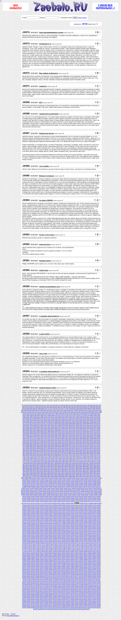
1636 (37, 536)
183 (24, 417)
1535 (68, 526)
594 (77, 446)
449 (31, 437)
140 (27, 413)
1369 (50, 512)
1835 (41, 555)
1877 (68, 558)
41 (45, 407)
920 (63, 471)
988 (70, 476)
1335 (59, 508)
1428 (72, 517)
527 (74, 441)
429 (38, 435)
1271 (94, 501)
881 (81, 468)
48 (64, 407)
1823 (68, 553)
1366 (37, 512)
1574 (81, 530)
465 (88, 437)
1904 (28, 561)
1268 (81, 501)
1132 (52, 489)
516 (35, 441)
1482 (72, 522)
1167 (40, 493)
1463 (68, 520)
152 (70, 413)
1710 (46, 543)
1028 (76, 479)
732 (98, 456)
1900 (89, 559)
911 (31, 471)
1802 (55, 551)
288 (84, 423)
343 (45, 428)
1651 (24, 538)
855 (66, 466)
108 (76, 410)
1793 (94, 550)
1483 (76, 522)
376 (84, 430)
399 (88, 432)
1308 (98, 505)
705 (81, 455)
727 (81, 456)
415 (66, 433)
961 (52, 474)
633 (59, 450)
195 (66, 417)
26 (83, 405)
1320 (72, 507)
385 (38, 432)
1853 (41, 556)
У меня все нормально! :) (105, 6)
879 (74, 468)
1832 (28, 555)
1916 (81, 561)
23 (75, 405)
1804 (63, 551)
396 (77, 432)
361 (31, 430)
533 (95, 441)
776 (98, 460)
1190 (57, 494)
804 (42, 463)
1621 (50, 535)
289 (88, 423)
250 (27, 422)
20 (67, 405)
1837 (50, 555)
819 (95, 463)
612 (63, 448)
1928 (54, 563)
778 (27, 461)
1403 (41, 515)
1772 (81, 548)
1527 (33, 526)
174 (70, 415)
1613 (94, 533)
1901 (94, 559)
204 (98, 417)
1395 (85, 513)
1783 (50, 550)
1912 (63, 561)
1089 (29, 486)
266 (84, 422)
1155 (69, 491)
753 (95, 458)
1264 (63, 501)
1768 (63, 548)
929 (95, 471)
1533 (59, 526)
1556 (81, 528)
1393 (76, 513)
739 (45, 458)
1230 (72, 498)
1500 (72, 523)
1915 (76, 561)
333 (88, 427)
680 (70, 453)
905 (88, 470)
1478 (54, 522)
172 (63, 415)
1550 (54, 528)
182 (98, 415)
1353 (59, 510)
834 (70, 465)
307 (74, 425)
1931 (68, 563)
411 (52, 433)
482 (70, 438)
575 (88, 445)
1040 (50, 481)
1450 (89, 518)
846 (35, 466)
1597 (24, 533)
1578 (98, 530)
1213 (76, 496)
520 (49, 441)
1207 (50, 496)
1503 (85, 523)
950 (91, 473)
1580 (28, 531)
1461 (59, 520)
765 (59, 460)
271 (24, 423)
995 (95, 476)
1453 (24, 520)
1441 (50, 518)
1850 (28, 556)
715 (38, 456)
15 (53, 405)
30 (94, 405)
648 (35, 451)
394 (70, 432)
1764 (46, 548)
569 (66, 445)
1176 (78, 493)
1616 (28, 535)
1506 (98, 523)
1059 (54, 483)
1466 (81, 520)
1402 (37, 515)
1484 (81, 522)
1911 (59, 561)
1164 (27, 493)
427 (31, 435)
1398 (98, 513)
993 (88, 476)
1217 (94, 496)
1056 (41, 483)
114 (96, 410)
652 (49, 451)
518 (42, 441)
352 (77, 428)
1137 (74, 489)
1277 (41, 503)
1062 (68, 483)
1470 (98, 520)
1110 (40, 488)
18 (62, 405)
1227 (59, 498)
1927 (50, 563)
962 (56, 474)
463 (81, 437)
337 (24, 428)
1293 (33, 505)
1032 (94, 479)
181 (95, 415)
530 (84, 441)
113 (93, 410)
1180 (95, 493)
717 (45, 456)
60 (97, 407)
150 (63, 413)
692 (35, 455)
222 (84, 418)
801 (31, 463)
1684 (89, 540)
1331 (41, 508)
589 (59, 446)
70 (45, 408)
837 (81, 465)
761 (45, 460)
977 (31, 476)
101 (51, 410)
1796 (28, 551)
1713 (59, 543)
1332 (46, 508)
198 (77, 417)
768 (70, 460)
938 (49, 473)
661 (81, 451)
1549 (50, 528)
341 (38, 428)
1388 (54, 513)
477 (52, 438)
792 (77, 461)
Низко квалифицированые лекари (51, 32)
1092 (42, 486)
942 (63, 473)
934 (35, 473)
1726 (37, 545)
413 (59, 433)
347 (59, 428)
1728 (46, 545)
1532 (54, 526)
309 (81, 425)
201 (88, 417)
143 (38, 413)
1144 (23, 491)
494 (35, 440)
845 (31, 466)
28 (89, 405)
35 (29, 407)
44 (53, 407)
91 (22, 410)
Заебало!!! (43, 86)
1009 (73, 478)
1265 (68, 501)
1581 (33, 531)
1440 (46, 518)
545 (59, 443)
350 (70, 428)
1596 (98, 531)
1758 (98, 546)
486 (84, 438)
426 (27, 435)
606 (42, 448)
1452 (98, 518)
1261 (50, 501)
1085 (89, 484)
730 (91, 456)
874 (56, 468)
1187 (44, 494)
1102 (85, 486)
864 (98, 466)
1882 (89, 558)
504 (70, 440)
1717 (76, 543)
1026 (68, 479)
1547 (41, 528)
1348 (37, 510)
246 (91, 420)
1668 (98, 538)
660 (77, 451)
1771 (76, 548)
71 (48, 408)
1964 (54, 566)
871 (45, 468)
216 (63, 418)
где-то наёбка (44, 166)
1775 (94, 548)
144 (42, 413)
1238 (28, 499)
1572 (72, 530)
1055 (37, 483)
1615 (24, 535)
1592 (81, 531)
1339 (76, 508)
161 (24, 415)
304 (63, 425)
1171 (57, 493)
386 (42, 432)
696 (49, 455)
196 (70, 417)
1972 (89, 566)
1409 (68, 515)
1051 (98, 481)
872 (49, 468)
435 (59, 435)
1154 (65, 491)
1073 (37, 484)
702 (70, 455)
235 (52, 420)
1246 (63, 499)
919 (59, 471)
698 (56, 455)
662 (84, 451)
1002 (42, 478)
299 (45, 425)
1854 (46, 556)
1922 (28, 563)
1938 (98, 563)
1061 (63, 483)
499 (52, 440)
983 (52, 476)
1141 (91, 489)
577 (95, 445)
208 (35, 418)
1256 (28, 501)
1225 (50, 498)
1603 (50, 533)
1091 (37, 486)
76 (61, 408)
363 (38, 430)
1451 (94, 518)
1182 (23, 494)
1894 (63, 559)
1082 (76, 484)
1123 (94, 488)
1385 (41, 513)
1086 (94, 484)
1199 (95, 494)
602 (28, 448)
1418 (28, 517)
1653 (33, 538)
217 (66, 418)
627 (38, 450)
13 (48, 405)
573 (81, 445)
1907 (41, 561)
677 (59, 453)
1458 (46, 520)
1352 (54, 510)
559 (31, 445)
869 (38, 468)
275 (38, 423)
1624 (63, 535)
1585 (50, 531)
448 (27, 437)
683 (81, 453)
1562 (28, 530)
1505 (94, 523)
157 (88, 413)
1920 (98, 561)
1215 (85, 496)
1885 (24, 559)
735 (31, 458)
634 (63, 450)
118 (29, 412)
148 (56, 413)
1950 (72, 564)
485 (81, 438)
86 (88, 408)
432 (49, 435)
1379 (94, 512)
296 (35, 425)
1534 (63, 526)
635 (66, 450)
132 (79, 412)
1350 (46, 510)
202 (91, 417)
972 (91, 474)
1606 (63, 533)
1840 (63, 555)
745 (66, 458)
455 (52, 437)
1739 (94, 545)
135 (89, 412)
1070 (24, 484)
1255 (24, 501)
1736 (81, 545)
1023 (54, 479)
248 (98, 420)
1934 (81, 563)
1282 (63, 503)
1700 (81, 541)
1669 (24, 540)
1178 (87, 493)
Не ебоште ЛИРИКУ (46, 200)
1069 (98, 483)
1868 (28, 558)
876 (63, 468)
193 (59, 417)
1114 (57, 488)
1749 (59, 546)
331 (81, 427)
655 (59, 451)
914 (42, 471)
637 (74, 450)
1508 (28, 525)
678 (63, 453)
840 (91, 465)
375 (81, 430)
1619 (41, 535)
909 (24, 471)
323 (52, 427)
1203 (33, 496)
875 (59, 468)
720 (56, 456)
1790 (81, 550)
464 (84, 437)
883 (88, 468)
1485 (85, 522)
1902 (98, 559)
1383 (33, 513)
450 (35, 437)
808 (56, 463)
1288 (90, 503)
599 (95, 446)
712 (27, 456)
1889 (41, 559)
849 (45, 466)
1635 (33, 536)
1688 (28, 541)
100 (47, 410)
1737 (85, 545)
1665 (85, 538)
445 (95, 435)
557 (24, 445)
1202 (28, 496)
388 (49, 432)
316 (27, 427)
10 (40, 405)
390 (56, 432)
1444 (63, 518)
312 (91, 425)
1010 (77, 478)
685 (88, 453)
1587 (59, 531)
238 (63, 420)
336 (98, 427)
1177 (82, 493)
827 (45, 465)
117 (26, 412)
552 (84, 443)
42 (48, 407)
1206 (46, 496)
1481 (68, 522)
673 (45, 453)
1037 (37, 481)
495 (38, 440)
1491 (33, 523)
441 (81, 435)
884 (91, 468)
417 (74, 433)
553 (88, 443)
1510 (37, 525)
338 (27, 428)
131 (75, 412)
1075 (46, 484)
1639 (50, 536)
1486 (89, 522)
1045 (72, 481)
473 (38, 438)
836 (77, 465)
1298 (54, 505)
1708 (37, 543)
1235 (94, 498)
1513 (50, 525)
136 (93, 412)
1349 (41, 510)
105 (65, 410)
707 (88, 455)
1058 (50, 483)
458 (63, 437)
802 (35, 463)
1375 (76, 512)
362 (35, 430)
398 (84, 432)
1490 (28, 523)
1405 (50, 515)
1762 (37, 548)
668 (27, 453)
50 (69, 407)
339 (31, 428)
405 (31, 433)
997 (23, 478)
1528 (37, 526)
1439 (41, 518)
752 (91, 458)
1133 (57, 489)
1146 (31, 491)
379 (95, 430)
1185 (35, 494)
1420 (37, 517)
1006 (60, 478)
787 (59, 461)
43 (50, 407)
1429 (76, 517)
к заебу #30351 (44, 334)
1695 (59, 541)
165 (38, 415)
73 (53, 408)
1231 (76, 498)
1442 (54, 518)
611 (59, 448)
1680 (72, 540)
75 (59, 408)
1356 (72, 510)
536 (27, 443)
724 (70, 456)
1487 (94, 522)
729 (88, 456)
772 (84, 460)
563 (45, 445)
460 (70, 437)
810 (63, 463)
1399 (24, 515)
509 (88, 440)
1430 (81, 517)
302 (56, 425)
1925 (41, 563)
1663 (76, 538)
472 (35, 438)
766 (63, 460)
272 (27, 423)
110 (83, 410)
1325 (94, 507)
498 (49, 440)
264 (77, 422)
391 (59, 432)
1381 (24, 513)
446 (98, 435)
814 (77, 463)
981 (45, 476)
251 (31, 422)
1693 (50, 541)
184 (27, 417)
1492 (37, 523)
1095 (55, 486)
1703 (94, 541)
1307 (94, 505)
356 (91, 428)
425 (24, 435)
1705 (24, 543)
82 (78, 408)
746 (70, 458)
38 (37, 407)
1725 (33, 545)
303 (59, 425)
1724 (28, 545)
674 (49, 453)
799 (24, 463)
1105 (98, 486)
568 (63, 445)
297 (38, 425)
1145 (27, 491)
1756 (89, 546)
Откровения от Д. (45, 44)
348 (63, 428)
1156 (74, 491)
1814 (28, 553)
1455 (33, 520)
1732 (63, 545)
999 (30, 478)
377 (88, 430)
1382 (28, 513)
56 (86, 407)
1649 (94, 536)
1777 (24, 550)
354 (84, 428)
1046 (76, 481)
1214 (81, 496)
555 (95, 443)
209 (38, 418)
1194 (74, 494)
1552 (63, 528)
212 (49, 418)
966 (70, 474)
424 (98, 433)
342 (42, 428)
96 (36, 410)
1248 (72, 499)
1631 (94, 535)
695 (45, 455)
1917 (85, 561)
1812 (98, 551)
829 (52, 465)
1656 (46, 538)
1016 (24, 479)
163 (31, 415)
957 (38, 474)
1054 (33, 483)
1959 (33, 566)
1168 (44, 493)
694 (42, 455)
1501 (76, 523)
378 (91, 430)
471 (31, 438)
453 (45, 437)
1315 (50, 507)
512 (98, 440)
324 (56, 427)
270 (98, 422)
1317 (59, 507)
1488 (98, 522)
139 (24, 413)
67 (37, 408)
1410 (72, 515)
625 (31, 450)
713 (31, 456)
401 (95, 432)
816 (84, 463)
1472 (28, 522)
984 (56, 476)
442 (84, 435)
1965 (59, 566)
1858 (63, 556)
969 (81, 474)
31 (97, 405)
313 (95, 425)
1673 (41, 540)
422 (91, 433)
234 (49, 420)
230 (35, 420)
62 (23, 408)
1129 (40, 489)
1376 (81, 512)
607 (45, 448)
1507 (24, 525)
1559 (94, 528)
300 (49, 425)
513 (24, 441)
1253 (94, 499)
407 (38, 433)
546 (63, 443)
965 (66, 474)
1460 (54, 520)
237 (59, 420)
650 (42, 451)
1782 (46, 550)
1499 (68, 523)
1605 (59, 533)
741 (52, 458)
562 (42, 445)
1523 (94, 525)
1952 (81, 564)
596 (84, 446)
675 (52, 453)
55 (83, 407)
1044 (68, 481)
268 (91, 422)
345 (52, 428)
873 (52, 468)
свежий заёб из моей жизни (48, 114)
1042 (59, 481)
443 (88, 435)
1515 (59, 525)
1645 (76, 536)
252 (35, 422)
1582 (37, 531)
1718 (81, 543)
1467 (85, 520)
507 (81, 440)
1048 (85, 481)
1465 (76, 520)
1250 (81, 499)
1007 (64, 478)
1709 (41, 543)
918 (56, 471)
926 (84, 471)
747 (74, 458)
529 (81, 441)
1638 (46, 536)
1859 (68, 556)
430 (42, 435)
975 (24, 476)
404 (28, 433)
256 (49, 422)
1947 (59, 564)
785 (52, 461)
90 (99, 408)
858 (77, 466)
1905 (33, 561)
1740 (98, 545)
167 (45, 415)
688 (98, 453)
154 (77, 413)
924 (77, 471)
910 (28, 471)
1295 (41, 505)
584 (42, 446)
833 (66, 465)
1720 (89, 543)
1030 (85, 479)
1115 (61, 488)
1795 (24, 551)
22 (72, 405)
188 (42, 417)
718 (49, 456)
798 (98, 461)
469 (24, 438)
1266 (72, 501)
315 (24, 427)
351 (74, 428)
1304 (81, 505)
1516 (63, 525)
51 (72, 407)
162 (27, 415)
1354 (63, 510)
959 (45, 474)
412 (56, 433)
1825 (76, 553)
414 (63, 433)
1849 (24, 556)
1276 (36, 503)
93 (28, 410)
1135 (65, 489)
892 (42, 470)
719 (52, 456)
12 (45, 405)
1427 (68, 517)
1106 (23, 488)
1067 (89, 483)
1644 (72, 536)
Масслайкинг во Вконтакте (48, 73)
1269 (85, 501)
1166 (35, 493)
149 (59, 413)
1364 (28, 512)
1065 (81, 483)
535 (24, 443)
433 (52, 435)
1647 (85, 536)
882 (84, 468)
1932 (72, 563)
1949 (68, 564)
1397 (94, 513)
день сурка (43, 353)
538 (35, 443)
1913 (68, 561)
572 (77, 445)
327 (66, 427)
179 (88, 415)
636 (70, 450)
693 (38, 455)
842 (98, 465)
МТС (40, 102)
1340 (81, 508)
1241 (41, 499)
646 (27, 451)
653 (52, 451)
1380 (98, 512)
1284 (71, 503)
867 (31, 468)
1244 (54, 499)
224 (91, 418)
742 (56, 458)
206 (28, 418)
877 (66, 468)
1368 (46, 512)
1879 (76, 558)
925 (81, 471)
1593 (85, 531)
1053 (28, 483)
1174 (69, 493)
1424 (54, 517)
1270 (89, 501)
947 (81, 473)
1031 (89, 479)
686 (91, 453)
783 (45, 461)
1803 (59, 551)
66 (34, 408)
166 (42, 415)
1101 (81, 486)
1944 (46, 564)
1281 (58, 503)
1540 (89, 526)
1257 (33, 501)
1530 (46, 526)
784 (49, 461)
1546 (37, 528)
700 (63, 455)
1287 (86, 503)
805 (45, 463)
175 (74, 415)
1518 (72, 525)
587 (52, 446)
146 (49, 413)
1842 (72, 555)
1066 (85, 483)
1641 (59, 536)
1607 (68, 533)
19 (64, 405)
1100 (77, 486)
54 (80, 407)
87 (91, 408)
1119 (77, 488)
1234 (89, 498)
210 (42, 418)
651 (45, 451)
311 (88, 425)
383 (31, 432)
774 (91, 460)
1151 (52, 491)
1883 (94, 558)
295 (31, 425)
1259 (41, 501)
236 (56, 420)
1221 (33, 498)
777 (24, 461)
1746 (46, 546)
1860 (72, 556)
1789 (76, 550)
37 (34, 407)
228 (27, 420)
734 (27, 458)
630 (49, 450)
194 (63, 417)
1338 (72, 508)
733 (24, 458)
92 (25, 410)
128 (64, 412)
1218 (98, 496)
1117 (69, 488)
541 (45, 443)
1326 (98, 507)
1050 (94, 481)
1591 (76, 531)
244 (84, 420)
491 (24, 440)
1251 (85, 499)
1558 (89, 528)
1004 (51, 478)
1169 (48, 493)
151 (66, 413)
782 (42, 461)
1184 (31, 494)
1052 (24, 483)
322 (49, 427)
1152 (57, 491)
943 (66, 473)
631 (52, 450)
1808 (81, 551)
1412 (81, 515)
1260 (46, 501)
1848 (98, 555)
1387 (50, 513)
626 (35, 450)
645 (24, 451)
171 (59, 415)
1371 (59, 512)
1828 (89, 553)
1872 (46, 558)
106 (68, 410)
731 (95, 456)
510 (91, 440)
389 (52, 432)
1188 (48, 494)
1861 (76, 556)
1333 (50, 508)
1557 (85, 528)
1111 (44, 488)
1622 (54, 535)
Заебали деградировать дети (49, 286)
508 (84, 440)
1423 (50, 517)
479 (59, 438)
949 (88, 473)
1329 (33, 508)
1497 (59, 523)
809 (59, 463)
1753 (76, 546)
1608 (72, 533)
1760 (28, 548)
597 (88, 446)
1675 (50, 540)
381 (24, 432)
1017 (28, 479)
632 (56, 450)
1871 (41, 558)
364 (42, 430)
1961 (41, 566)
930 (98, 471)
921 (66, 471)
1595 (94, 531)
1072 (33, 484)
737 (38, 458)
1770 (72, 548)
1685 (94, 540)
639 (81, 450)
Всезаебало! (16, 6)
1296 (46, 505)
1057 (46, 483)
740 (49, 458)
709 (95, 455)
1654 (37, 538)
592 (70, 446)
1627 (76, 535)
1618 (37, 535)
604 (35, 448)
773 (88, 460)
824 (35, 465)
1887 (33, 559)
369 (59, 430)
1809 (85, 551)
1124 (99, 488)
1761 (33, 548)
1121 (86, 488)
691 (31, 455)
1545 (33, 528)
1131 (48, 489)
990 (77, 476)
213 (52, 418)
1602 (46, 533)
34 (26, 407)
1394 (81, 513)
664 (91, 451)
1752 (72, 546)
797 (95, 461)
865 (24, 468)
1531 (50, 526)
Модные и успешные (46, 176)
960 (49, 474)
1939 (24, 564)
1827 (85, 553)
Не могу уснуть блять (46, 235)
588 (56, 446)
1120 (82, 488)
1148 (40, 491)
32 (100, 405)
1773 (85, 548)
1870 (37, 558)
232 (42, 420)
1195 (78, 494)
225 (95, 418)
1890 (46, 559)
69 (42, 408)
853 (59, 466)
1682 (81, 540)
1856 (54, 556)
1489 (24, 523)
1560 (98, 528)
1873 (50, 558)
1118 (73, 488)
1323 (85, 507)
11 (42, 405)
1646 (81, 536)
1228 (63, 498)
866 (27, 468)
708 (91, 455)
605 (38, 448)
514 (27, 441)
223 (88, 418)
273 (31, 423)
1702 (89, 541)
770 (77, 460)
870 (42, 468)
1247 (68, 499)
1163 (23, 493)
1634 (28, 536)
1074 (41, 484)
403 (24, 433)
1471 (24, 522)
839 (88, 465)
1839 (59, 555)
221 (81, 418)
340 (35, 428)
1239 (33, 499)
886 (98, 468)
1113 (53, 488)
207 (31, 418)
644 (98, 450)
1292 (28, 505)
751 (88, 458)
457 (59, 437)
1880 (81, 558)
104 (61, 410)
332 (84, 427)
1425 (59, 517)
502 (63, 440)
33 (23, 407)
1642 (63, 536)
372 (70, 430)
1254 (98, 499)
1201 (24, 496)
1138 (78, 489)
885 (95, 468)
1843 (76, 555)
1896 (72, 559)
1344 (98, 508)
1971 (85, 566)
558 (27, 445)
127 (61, 412)
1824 (72, 553)
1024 (59, 479)
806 (49, 463)
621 (95, 448)
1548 (46, 528)
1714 (63, 543)
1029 (81, 479)
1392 (72, 513)
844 (27, 466)
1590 (72, 531)
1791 (85, 550)
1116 (65, 488)
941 (59, 473)
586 (49, 446)
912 (35, 471)
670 (35, 453)
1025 (63, 479)
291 (95, 423)
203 (95, 417)
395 (74, 432)
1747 (50, 546)
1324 (89, 507)
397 (81, 432)
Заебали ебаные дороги (47, 388)
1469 (94, 520)
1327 (24, 508)
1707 (33, 543)
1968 (72, 566)
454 (49, 437)
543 (52, 443)
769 (74, 460)
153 (74, 413)
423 (95, 433)
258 (56, 422)
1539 (85, 526)
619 (88, 448)
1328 (28, 508)
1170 (52, 493)
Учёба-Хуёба (43, 270)
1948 (63, 564)
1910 (55, 561)
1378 (89, 512)
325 (59, 427)
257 (52, 422)
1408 (63, 515)
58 (91, 407)
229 (31, 420)
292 (98, 423)
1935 (85, 563)
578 (98, 445)
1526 (28, 526)
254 (42, 422)
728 (84, 456)
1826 (81, 553)
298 (42, 425)
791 (74, 461)
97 (39, 410)
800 (28, 463)
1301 (68, 505)
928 (91, 471)
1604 (55, 533)
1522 (89, 525)
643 (95, 450)
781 (38, 461)
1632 (98, 535)
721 (59, 456)
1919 (94, 561)
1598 (28, 533)
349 (66, 428)
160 (98, 413)
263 (74, 422)
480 (63, 438)
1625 (68, 535)
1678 (63, 540)
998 (26, 478)
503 (67, 440)
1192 (65, 494)
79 (69, 408)
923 (74, 471)
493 (31, 440)
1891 (50, 559)
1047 (81, 481)
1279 (49, 503)
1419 (33, 517)
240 (70, 420)
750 (84, 458)
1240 (37, 499)
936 (42, 473)
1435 (24, 518)
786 (56, 461)
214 (56, 418)
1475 (41, 522)
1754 (81, 546)
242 (77, 420)
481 (66, 438)
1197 (87, 494)
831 (59, 465)
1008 (69, 478)
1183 (27, 494)
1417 (24, 517)
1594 (89, 531)
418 (77, 433)
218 (70, 418)
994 (91, 476)
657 (66, 451)
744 (63, 458)
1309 (24, 507)
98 (41, 410)
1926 (46, 563)
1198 (91, 494)
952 (98, 473)
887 (24, 470)
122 (43, 412)
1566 (46, 530)
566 (56, 445)
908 (98, 470)
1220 (28, 498)
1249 (76, 499)
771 (81, 460)
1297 (50, 505)
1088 (24, 486)
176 (77, 415)
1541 (94, 526)
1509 (33, 525)
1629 (85, 535)
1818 (46, 553)
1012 (86, 478)
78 (67, 408)
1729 (50, 545)
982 (49, 476)
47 (61, 407)
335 (95, 427)
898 (63, 470)
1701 (85, 541)
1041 (54, 481)
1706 (28, 543)
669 (31, 453)
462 (77, 437)
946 (77, 473)
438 (70, 435)
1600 (37, 533)
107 (72, 410)
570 (70, 445)
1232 (81, 498)
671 (38, 453)
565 (52, 445)
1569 (59, 530)
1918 (89, 561)
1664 (81, 538)
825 (38, 465)
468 (98, 437)
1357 (76, 510)
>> (1, 1)
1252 (89, 499)
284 (70, 423)
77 (64, 408)
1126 (27, 489)
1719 (85, 543)
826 (42, 465)
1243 (50, 499)
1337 (68, 508)
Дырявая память (45, 261)
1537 (76, 526)
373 (74, 430)
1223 (41, 498)
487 (88, 438)
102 (54, 410)
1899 (85, 559)
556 (98, 443)
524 (63, 441)
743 (59, 458)
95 (33, 410)
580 (27, 446)
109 (79, 410)
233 (45, 420)
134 (86, 412)
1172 (61, 493)
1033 (98, 479)
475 (45, 438)
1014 (95, 478)
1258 (37, 501)
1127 (31, 489)
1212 (72, 496)
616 (77, 448)
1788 (72, 550)
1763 (41, 548)
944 (70, 473)
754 (98, 458)
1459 (50, 520)
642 (91, 450)
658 (70, 451)
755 (24, 460)
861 (88, 466)
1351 (50, 510)
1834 (37, 555)
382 (27, 432)
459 (66, 437)
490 (98, 438)
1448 (81, 518)
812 (70, 463)
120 (36, 412)
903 (81, 470)
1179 (91, 493)
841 (95, 465)
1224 (46, 498)
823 (31, 465)
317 (31, 427)
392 (63, 432)
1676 (54, 540)
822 (27, 465)
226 (98, 418)
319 (38, 427)
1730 (54, 545)
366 (49, 430)
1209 (59, 496)
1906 (37, 561)
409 (45, 433)
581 (31, 446)
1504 (89, 523)
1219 (24, 498)
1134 (61, 489)
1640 (54, 536)
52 (75, 407)
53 (78, 407)
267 (88, 422)
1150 (48, 491)
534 (98, 441)
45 (56, 407)
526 (70, 441)
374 (77, 430)
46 (59, 407)
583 (38, 446)
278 (49, 423)
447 (24, 437)
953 (24, 474)
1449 (85, 518)
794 (84, 461)
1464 (72, 520)
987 (66, 476)
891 (38, 470)
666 (98, 451)
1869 (33, 558)
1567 (50, 530)
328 (70, 427)
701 (66, 455)
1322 (81, 507)
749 (81, 458)
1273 (23, 503)
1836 (46, 555)
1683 (85, 540)
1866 (98, 556)
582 (35, 446)
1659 (59, 538)
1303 (76, 505)
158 (91, 413)
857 (74, 466)
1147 (35, 491)
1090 (33, 486)
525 (66, 441)
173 (66, 415)
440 (77, 435)
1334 (54, 508)
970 (84, 474)
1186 (40, 494)
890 (35, 470)
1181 (99, 493)
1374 (72, 512)
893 (45, 470)
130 (72, 412)
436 (63, 435)
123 (47, 412)
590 (63, 446)
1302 (72, 505)
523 (59, 441)
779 (31, 461)
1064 (76, 483)
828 (49, 465)
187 (38, 417)
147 (52, 413)
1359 (85, 510)
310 (84, 425)
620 (91, 448)
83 (80, 408)
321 (45, 427)
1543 (24, 528)
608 (49, 448)
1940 (28, 564)
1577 (94, 530)
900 (70, 470)
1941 (33, 564)
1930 (63, 563)
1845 (85, 555)
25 (81, 405)
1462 (63, 520)
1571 (68, 530)
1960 (37, 566)
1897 (76, 559)
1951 (76, 564)
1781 (41, 550)
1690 (37, 541)
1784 (54, 550)
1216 (89, 496)
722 (63, 456)
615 (74, 448)
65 (31, 408)
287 (81, 423)
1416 (98, 515)
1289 (95, 503)
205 (24, 418)
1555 (76, 528)
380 (98, 430)
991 (81, 476)
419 (81, 433)
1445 (68, 518)
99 (44, 410)
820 (98, 463)
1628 (81, 535)
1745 (41, 546)
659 (74, 451)
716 (42, 456)
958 (42, 474)
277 (45, 423)
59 (94, 407)
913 (38, 471)
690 (27, 455)
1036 (33, 481)
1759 (24, 548)
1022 (50, 479)
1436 (28, 518)
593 (74, 446)
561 (38, 445)
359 (24, 430)
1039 (46, 481)
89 (97, 408)
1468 (89, 520)
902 (77, 470)
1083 (81, 484)
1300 (63, 505)
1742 (28, 546)
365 (45, 430)
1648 (89, 536)
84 (83, 408)
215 (59, 418)
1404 (46, 515)
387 (45, 432)
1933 (76, 563)
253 (38, 422)
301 (52, 425)
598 (91, 446)
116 (22, 412)
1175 (74, 493)
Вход (75, 18)
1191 (61, 494)
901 (74, 470)
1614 (98, 533)
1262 (54, 501)
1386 (46, 513)
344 (49, 428)
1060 (59, 483)
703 (74, 455)
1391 (68, 513)
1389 (59, 513)
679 (66, 453)
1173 (65, 493)
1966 (63, 566)
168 (49, 415)
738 (42, 458)
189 (45, 417)
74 (56, 408)
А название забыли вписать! (49, 316)
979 (38, 476)
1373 (68, 512)
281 (59, 423)
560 (35, 445)
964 (63, 474)
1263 (59, 501)
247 (95, 420)
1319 (68, 507)
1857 (59, 556)
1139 (82, 489)
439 (74, 435)
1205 (41, 496)
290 (91, 423)
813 (74, 463)
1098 (68, 486)
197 (74, 417)
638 (77, 450)
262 (70, 422)
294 (28, 425)
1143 (99, 489)
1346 (28, 510)
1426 (63, 517)
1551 (59, 528)
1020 (41, 479)
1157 (78, 491)
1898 (81, 559)
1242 (46, 499)
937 (45, 473)
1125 (23, 489)
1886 (28, 559)
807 (52, 463)
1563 (33, 530)
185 (31, 417)
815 (81, 463)
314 (98, 425)
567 (59, 445)
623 (24, 450)
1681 (76, 540)
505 (74, 440)
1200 (99, 494)
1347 (33, 510)
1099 (72, 486)
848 (42, 466)
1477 (50, 522)
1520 (81, 525)
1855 (50, 556)
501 (59, 440)
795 (88, 461)
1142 (95, 489)
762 (49, 460)
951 (95, 473)
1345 (24, 510)
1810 (90, 551)
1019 (37, 479)
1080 (68, 484)
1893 (59, 559)
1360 (89, 510)
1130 (44, 489)
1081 (72, 484)
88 (94, 408)
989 (74, 476)
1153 (61, 491)
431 (45, 435)
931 (24, 473)
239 (66, 420)
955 (31, 474)
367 (52, 430)
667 (24, 453)
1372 (63, 512)
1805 (68, 551)
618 (84, 448)
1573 (76, 530)
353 (81, 428)
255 (45, 422)
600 (98, 446)
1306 (89, 505)
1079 (63, 484)
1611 (85, 533)
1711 (50, 543)
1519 (76, 525)
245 (88, 420)
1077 (54, 484)
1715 (68, 543)
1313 (41, 507)
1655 (41, 538)
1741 (24, 546)
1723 (24, 545)
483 (74, 438)
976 (27, 476)
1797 (33, 551)
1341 (85, 508)
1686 (98, 540)
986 (63, 476)
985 (59, 476)
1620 (46, 535)
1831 (24, 555)
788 (63, 461)
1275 (32, 503)
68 (40, 408)
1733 (68, 545)
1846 (89, 555)
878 (70, 468)
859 (81, 466)
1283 (67, 503)
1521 (85, 525)
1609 (76, 533)
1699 (76, 541)
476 (49, 438)
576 (91, 445)
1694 (54, 541)
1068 (94, 483)
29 (91, 405)
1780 (37, 550)
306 (70, 425)
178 (84, 415)
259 (59, 422)
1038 (41, 481)
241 (74, 420)
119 (33, 412)
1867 (24, 558)
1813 (24, 553)
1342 (89, 508)
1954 (89, 564)
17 (59, 405)
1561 (24, 530)
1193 (69, 494)
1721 (94, 543)
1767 (59, 548)
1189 (52, 494)
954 (27, 474)
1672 (37, 540)
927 (88, 471)
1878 (72, 558)
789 (66, 461)
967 (74, 474)
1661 (68, 538)
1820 (54, 553)
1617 (33, 535)
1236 (98, 498)
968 (77, 474)
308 (77, 425)
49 (67, 407)
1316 (54, 507)
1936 (89, 563)
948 (84, 473)
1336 (63, 508)
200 (84, 417)
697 (52, 455)
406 (35, 433)
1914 (72, 561)
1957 (24, 566)
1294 (37, 505)
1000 (34, 478)
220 (77, 418)
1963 (50, 566)
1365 (33, 512)
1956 (98, 564)
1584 (46, 531)
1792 (89, 550)
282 (63, 423)
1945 (50, 564)
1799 (41, 551)
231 (38, 420)
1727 (41, 545)
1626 (72, 535)
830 (56, 465)
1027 (72, 479)
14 (51, 405)
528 (77, 441)
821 (24, 465)
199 (81, 417)
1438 (37, 518)
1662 (72, 538)
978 (35, 476)
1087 (98, 484)
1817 (41, 553)
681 (74, 453)
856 (70, 466)
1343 (94, 508)
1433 (94, 517)
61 (99, 407)
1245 (59, 499)
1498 (63, 523)
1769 (68, 548)
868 (35, 468)
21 (70, 405)
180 (91, 415)
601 (24, 448)
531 (88, 441)
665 (95, 451)
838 (84, 465)
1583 (41, 531)
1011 (82, 478)
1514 (54, 525)
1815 (33, 553)
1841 (68, 555)
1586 (54, 531)
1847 (94, 555)
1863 (85, 556)
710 (98, 455)
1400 (28, 515)
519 (45, 441)
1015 (99, 478)
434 (56, 435)
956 (35, 474)
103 (58, 410)
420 (84, 433)
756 (27, 460)
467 (95, 437)
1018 (33, 479)
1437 (33, 518)
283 (66, 423)
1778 (28, 550)
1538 (81, 526)
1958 (28, 566)
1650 (98, 536)
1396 (89, 513)
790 (70, 461)
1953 (85, 564)
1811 (94, 551)
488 (91, 438)
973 (95, 474)
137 (96, 412)
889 (31, 470)
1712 (54, 543)
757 (31, 460)
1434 (98, 517)
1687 (24, 541)
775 (95, 460)
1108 (32, 488)
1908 (46, 561)
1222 (37, 498)
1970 (81, 566)
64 (29, 408)
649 (38, 451)
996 (98, 476)
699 (59, 455)
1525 (24, 526)
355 (88, 428)
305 (67, 425)
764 (56, 460)
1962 (46, 566)
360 (27, 430)
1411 (76, 515)
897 (59, 470)
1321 (76, 507)
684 (84, 453)
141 (31, 413)
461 (74, 437)
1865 (94, 556)
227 (24, 420)
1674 (46, 540)
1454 (28, 520)
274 (35, 423)
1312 (37, 507)
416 (70, 433)
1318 (63, 507)
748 (77, 458)
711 (24, 456)
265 (81, 422)
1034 (24, 481)
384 (35, 432)
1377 (85, 512)
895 (52, 470)
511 (95, 440)
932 (27, 473)
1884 (98, 558)
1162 (99, 491)
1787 (68, 550)
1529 (41, 526)
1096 (59, 486)
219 (74, 418)
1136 (69, 489)
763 (52, 460)
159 (95, 413)
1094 (50, 486)
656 (63, 451)
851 (52, 466)
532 (91, 441)
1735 (76, 545)
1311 (33, 507)
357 (95, 428)
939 (52, 473)
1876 (63, 558)
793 (81, 461)
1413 (85, 515)
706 (84, 455)
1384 (37, 513)
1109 (36, 488)
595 (81, 446)
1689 (33, 541)
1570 (63, 530)
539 (38, 443)
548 (70, 443)
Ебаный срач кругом (46, 133)
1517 (68, 525)
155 (81, 413)
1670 (28, 540)
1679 (68, 540)
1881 (85, 558)
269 (95, 422)
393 (66, 432)
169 (52, 415)
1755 (85, 546)
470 (27, 438)
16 (56, 405)
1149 (44, 491)
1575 (85, 530)
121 (40, 412)
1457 (41, 520)
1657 (50, 538)
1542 (98, 526)
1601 (41, 533)
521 (52, 441)
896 (56, 470)
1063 (72, 483)
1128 (35, 489)
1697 (68, 541)
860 (84, 466)
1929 (59, 563)
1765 (50, 548)
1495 (50, 523)
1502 (81, 523)
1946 (54, 564)
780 (35, 461)
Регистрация (82, 18)
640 (84, 450)
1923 (33, 563)
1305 (85, 505)
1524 (98, 525)
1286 (81, 503)
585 (45, 446)
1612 (89, 533)
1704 (98, 541)
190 (49, 417)
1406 (55, 515)
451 (38, 437)
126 (57, 412)
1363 (24, 512)
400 (91, 432)
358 (98, 428)
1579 (24, 531)
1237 (24, 499)
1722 (98, 543)
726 (77, 456)
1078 (59, 484)
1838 (54, 555)
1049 (89, 481)
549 (74, 443)
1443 (59, 518)
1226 (54, 498)
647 (31, 451)
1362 (98, 510)
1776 (98, 548)
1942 (37, 564)
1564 (37, 530)
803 (38, 463)
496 (42, 440)
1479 (59, 522)
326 (63, 427)
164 (35, 415)
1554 (72, 528)
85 (86, 408)
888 (27, 470)
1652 (28, 538)
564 (49, 445)
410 (49, 433)
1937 (94, 563)
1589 (68, 531)
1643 (68, 536)
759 (38, 460)
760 (42, 460)
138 (100, 412)
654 (56, 451)
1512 (46, 525)
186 (35, 417)
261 (66, 422)
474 (42, 438)
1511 (41, 525)
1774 (89, 548)
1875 (59, 558)
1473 (33, 522)
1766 (54, 548)
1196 (82, 494)
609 (52, 448)
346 (56, 428)
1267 (76, 501)
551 (81, 443)
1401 (33, 515)
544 (56, 443)
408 (42, 433)
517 (38, 441)
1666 (89, 538)
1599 (33, 533)
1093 (46, 486)
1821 (59, 553)
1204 (37, 496)
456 (56, 437)
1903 (24, 561)
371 (66, 430)
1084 (85, 484)
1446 (72, 518)
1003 (47, 478)
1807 (76, 551)
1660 (63, 538)
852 (56, 466)
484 (77, 438)
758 (35, 460)
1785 (59, 550)
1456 (37, 520)
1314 (46, 507)
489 (95, 438)
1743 (33, 546)
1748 (54, 546)
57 (88, 407)
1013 (90, 478)
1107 (28, 488)
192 (56, 417)
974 (98, 474)
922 (70, 471)
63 (26, 408)
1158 (82, 491)
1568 (54, 530)
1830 (98, 553)
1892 (54, 559)
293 (24, 425)
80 (72, 408)
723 (66, 456)
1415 (94, 515)
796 (91, 461)
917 (52, 471)
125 (54, 412)
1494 (46, 523)
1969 (76, 566)
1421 (41, 517)
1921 (24, 563)
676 (56, 453)
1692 (46, 541)
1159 (87, 491)
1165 (31, 493)
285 (74, 423)
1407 (59, 515)
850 (49, 466)
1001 (38, 478)
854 (63, 466)
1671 (33, 540)
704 (77, 455)
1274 (28, 503)
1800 (46, 551)
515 (31, 441)
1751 (68, 546)
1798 (37, 551)
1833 (33, 555)
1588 (63, 531)
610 (56, 448)
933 (31, 473)
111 (86, 410)
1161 (95, 491)
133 (82, 412)
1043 (63, 481)
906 (91, 470)
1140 (87, 489)
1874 (54, 558)
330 (77, 427)
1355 (68, 510)
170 (56, 415)
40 (42, 407)
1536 (72, 526)
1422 (46, 517)
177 (81, 415)
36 (31, 407)
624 (27, 450)
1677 (59, 540)
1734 (72, 545)
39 (40, 407)
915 (45, 471)
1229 (68, 498)
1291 (24, 505)
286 (77, 423)
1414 (89, 515)
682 (77, 453)
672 (42, 453)
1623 (59, 535)
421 (88, 433)
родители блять (44, 244)
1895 (68, 559)
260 (63, 422)
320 (42, 427)
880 (77, 468)
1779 (33, 550)
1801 (50, 551)
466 (91, 437)
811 (67, 463)
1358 (81, 510)
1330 (37, 508)
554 (91, 443)
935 (38, 473)
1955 (94, 564)
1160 (91, 491)
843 (24, 466)
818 (91, 463)
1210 (63, 496)
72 (50, 408)
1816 (37, 553)
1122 (90, 488)
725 (74, 456)
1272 (98, 501)
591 (66, 446)
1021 (46, 479)
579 (24, 446)
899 (66, 470)
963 (59, 474)
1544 (28, 528)
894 (49, 470)
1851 (33, 556)
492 (28, 440)
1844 (81, 555)
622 (98, 448)
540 (42, 443)
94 (31, 410)
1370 (54, 512)
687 (95, 453)
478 (56, 438)
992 (84, 476)
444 (91, 435)
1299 (59, 505)
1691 (41, 541)
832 (63, 465)
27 (86, 405)
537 (31, 443)
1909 (50, 561)
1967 (68, 566)
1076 (50, 484)
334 (91, 427)
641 (88, 450)
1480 (63, 522)
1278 (45, 503)
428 (35, 435)
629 (45, 450)
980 (42, 476)
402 (98, 432)
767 (66, 460)
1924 (37, 563)
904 (84, 470)
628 (42, 450)
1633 (24, 536)
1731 (59, 545)
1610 (81, 533)
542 (49, 443)
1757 (94, 546)
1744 (37, 546)
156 (84, 413)
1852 (37, 556)
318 (35, 427)
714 (35, 456)
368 (56, 430)
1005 (56, 478)
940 (56, 473)
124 (50, 412)
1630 (89, 535)
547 (66, 443)
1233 (85, 498)
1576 (89, 530)
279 (52, 423)
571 (74, 445)
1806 (72, 551)
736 (35, 458)
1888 (37, 559)
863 (95, 466)
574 (84, 445)
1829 (94, 553)
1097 (64, 486)
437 (66, 435)
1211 (68, 496)
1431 (85, 517)
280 (56, 423)
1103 (89, 486)
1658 (54, 538)
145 (45, 413)
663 (88, 451)
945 (74, 473)
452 (42, 437)
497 (45, 440)
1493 (41, 523)
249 (24, 422)
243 (81, 420)
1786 (63, 550)
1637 (41, 536)
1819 (50, 553)
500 (56, 440)
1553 (68, 528)
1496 (54, 523)
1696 (63, 541)
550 (77, 443)
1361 (94, 510)
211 (45, 418)
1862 (81, 556)
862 (91, 466)
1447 (76, 518)
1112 (48, 488)
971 (88, 474)
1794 (98, 550)
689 (24, 455)
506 (77, 440)
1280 (54, 503)
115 (100, 410)
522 (56, 441)
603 (31, 448)
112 (89, 410)
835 (74, 465)
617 (81, 448)
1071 (28, 484)
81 (75, 408)
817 (88, 463)
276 (42, 423)
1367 (41, 512)
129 (68, 412)
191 (52, 417)
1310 (28, 507)
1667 (94, 538)
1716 (72, 543)
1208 (55, 496)
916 (49, 471)
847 (38, 466)
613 (66, 448)
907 (95, 470)
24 (78, 405)
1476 (46, 522)
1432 (89, 517)
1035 (28, 481)
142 (35, 413)
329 (74, 427)
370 (63, 430)
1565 (41, 530)
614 (70, 448)
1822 (63, 553)
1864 (89, 556)
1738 (89, 545)
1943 (41, 564)
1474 (37, 522)
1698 (72, 541)
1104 (94, 486)
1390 (63, 513)
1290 (99, 503)
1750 (63, 546)
